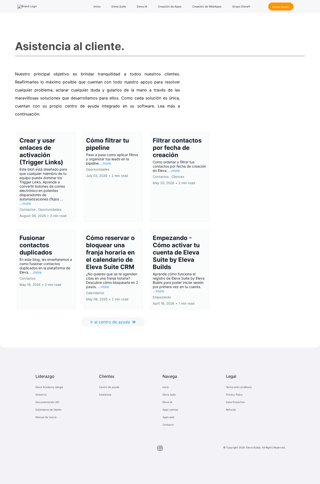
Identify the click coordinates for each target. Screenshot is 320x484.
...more (25, 203)
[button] (46, 176)
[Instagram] (160, 448)
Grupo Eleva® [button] (241, 6)
